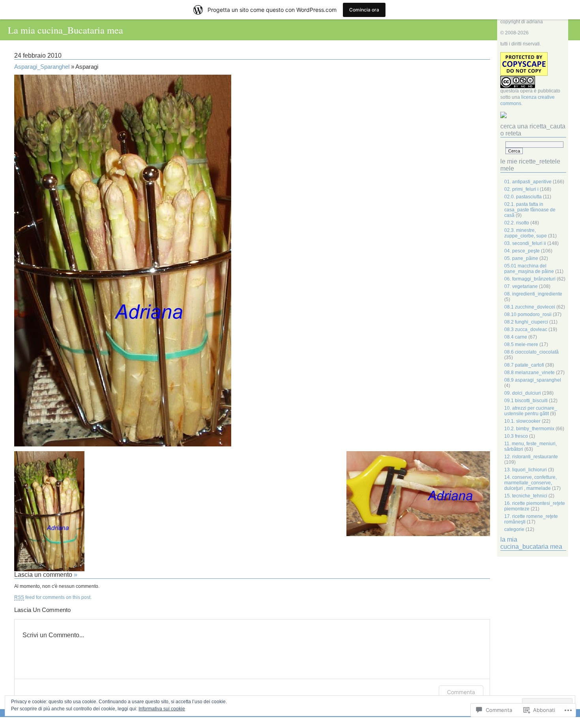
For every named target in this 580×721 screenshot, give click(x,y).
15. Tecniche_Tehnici (525, 496)
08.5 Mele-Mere (521, 344)
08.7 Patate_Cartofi (524, 365)
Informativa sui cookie (161, 709)
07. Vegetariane (521, 286)
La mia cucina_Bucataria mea (65, 29)
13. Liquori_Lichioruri (525, 470)
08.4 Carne (515, 337)
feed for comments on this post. (53, 597)
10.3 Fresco (516, 436)
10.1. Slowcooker (522, 421)
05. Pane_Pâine (521, 258)
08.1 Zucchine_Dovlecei (529, 307)
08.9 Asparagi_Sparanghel (532, 380)
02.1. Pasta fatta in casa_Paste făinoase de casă (530, 209)
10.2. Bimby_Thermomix (529, 428)
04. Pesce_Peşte (522, 251)
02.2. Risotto (516, 223)
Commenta (461, 692)
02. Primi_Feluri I (521, 189)
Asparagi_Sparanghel (41, 67)
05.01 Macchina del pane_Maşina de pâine (529, 268)
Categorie (514, 529)
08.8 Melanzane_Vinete (529, 372)
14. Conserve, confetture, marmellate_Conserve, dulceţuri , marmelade (530, 482)
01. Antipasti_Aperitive (528, 181)
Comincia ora (364, 10)
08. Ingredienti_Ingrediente (533, 294)
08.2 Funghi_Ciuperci (526, 322)
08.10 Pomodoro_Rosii (528, 314)
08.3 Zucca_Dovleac (525, 329)
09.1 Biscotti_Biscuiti (526, 400)
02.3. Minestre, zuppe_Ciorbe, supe (525, 233)
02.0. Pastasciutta (523, 197)
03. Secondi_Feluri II (525, 243)
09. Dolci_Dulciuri (522, 393)
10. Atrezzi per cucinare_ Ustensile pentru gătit (530, 410)
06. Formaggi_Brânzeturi (530, 279)
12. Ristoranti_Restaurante (531, 456)
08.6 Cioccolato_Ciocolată (531, 352)
